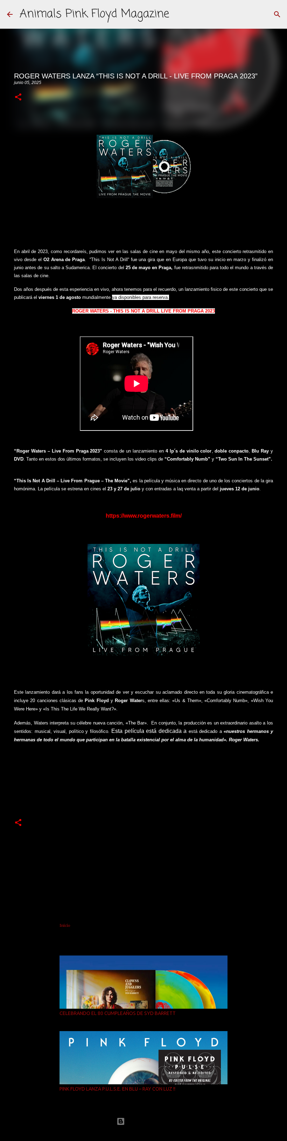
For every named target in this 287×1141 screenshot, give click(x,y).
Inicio (64, 925)
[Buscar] (277, 14)
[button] (18, 97)
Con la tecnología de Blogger (147, 1121)
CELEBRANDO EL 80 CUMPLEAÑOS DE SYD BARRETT (117, 1013)
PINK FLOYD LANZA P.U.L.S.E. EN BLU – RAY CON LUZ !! (117, 1089)
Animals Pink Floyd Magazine (94, 14)
